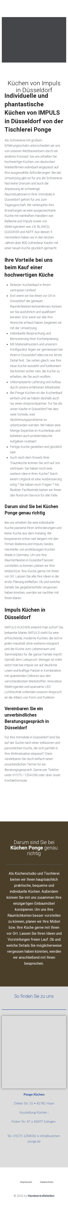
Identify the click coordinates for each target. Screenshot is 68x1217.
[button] (5, 40)
